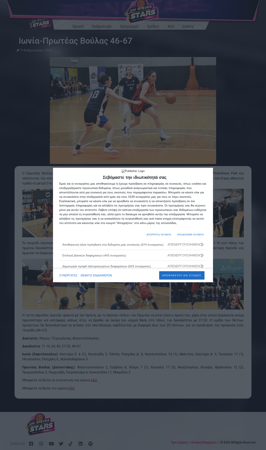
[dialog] (133, 225)
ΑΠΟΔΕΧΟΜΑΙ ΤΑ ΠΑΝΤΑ (190, 234)
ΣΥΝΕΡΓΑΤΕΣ (68, 275)
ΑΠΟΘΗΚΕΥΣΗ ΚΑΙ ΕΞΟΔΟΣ (181, 275)
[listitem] (133, 244)
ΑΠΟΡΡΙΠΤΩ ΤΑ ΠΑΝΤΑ (159, 234)
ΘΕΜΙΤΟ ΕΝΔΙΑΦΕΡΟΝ (96, 275)
